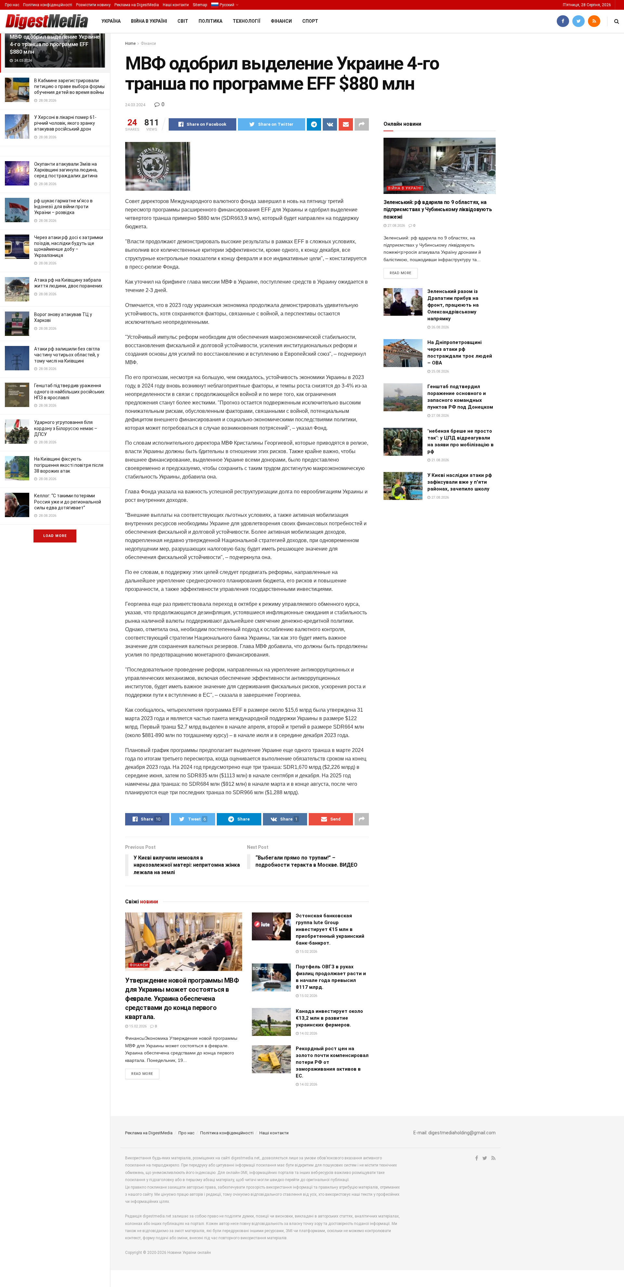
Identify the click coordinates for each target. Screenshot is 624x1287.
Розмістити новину (93, 5)
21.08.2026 (439, 460)
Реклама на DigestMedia (136, 5)
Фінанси (281, 21)
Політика (210, 21)
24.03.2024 (135, 104)
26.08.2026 (439, 327)
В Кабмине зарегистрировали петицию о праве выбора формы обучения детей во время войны (69, 86)
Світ (182, 21)
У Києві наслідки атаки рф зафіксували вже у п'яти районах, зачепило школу (459, 482)
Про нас (12, 5)
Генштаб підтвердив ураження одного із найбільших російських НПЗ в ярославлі (69, 391)
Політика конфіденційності (47, 5)
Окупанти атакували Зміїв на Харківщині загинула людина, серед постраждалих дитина (66, 169)
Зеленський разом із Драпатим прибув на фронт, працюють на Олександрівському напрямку (453, 305)
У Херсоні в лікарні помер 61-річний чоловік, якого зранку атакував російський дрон (65, 123)
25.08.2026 (439, 371)
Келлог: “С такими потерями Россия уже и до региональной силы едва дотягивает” (67, 501)
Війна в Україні (149, 21)
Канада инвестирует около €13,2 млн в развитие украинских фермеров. (329, 1018)
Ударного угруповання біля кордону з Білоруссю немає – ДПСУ (65, 428)
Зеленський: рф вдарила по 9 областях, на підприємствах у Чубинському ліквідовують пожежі (438, 209)
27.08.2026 (395, 225)
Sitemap (200, 5)
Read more (142, 1074)
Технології (246, 21)
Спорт (310, 21)
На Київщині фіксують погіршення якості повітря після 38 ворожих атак (68, 464)
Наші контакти (176, 5)
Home (130, 43)
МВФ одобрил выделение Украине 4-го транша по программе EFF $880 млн (55, 44)
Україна (111, 21)
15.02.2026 (137, 1026)
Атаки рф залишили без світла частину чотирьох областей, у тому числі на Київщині (67, 354)
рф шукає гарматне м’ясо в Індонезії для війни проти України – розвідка (63, 206)
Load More (55, 536)
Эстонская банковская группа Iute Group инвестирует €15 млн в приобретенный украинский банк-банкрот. (330, 929)
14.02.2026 (308, 1033)
